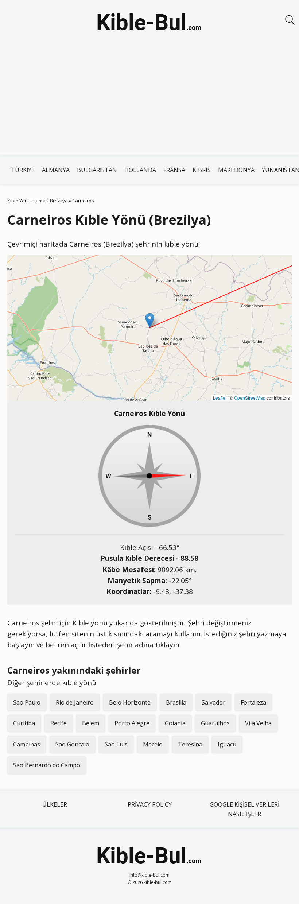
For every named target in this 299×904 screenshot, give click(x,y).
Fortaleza (253, 702)
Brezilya (59, 200)
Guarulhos (215, 723)
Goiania (175, 723)
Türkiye (23, 170)
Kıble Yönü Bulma (26, 200)
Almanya (56, 170)
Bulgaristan (97, 170)
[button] (149, 320)
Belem (90, 723)
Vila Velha (258, 723)
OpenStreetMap (249, 398)
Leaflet (219, 398)
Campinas (26, 744)
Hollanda (140, 170)
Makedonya (236, 170)
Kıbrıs (202, 170)
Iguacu (227, 744)
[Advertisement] (149, 101)
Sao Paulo (26, 702)
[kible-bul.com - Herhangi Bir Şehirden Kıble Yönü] (149, 23)
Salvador (213, 702)
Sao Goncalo (72, 744)
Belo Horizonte (130, 702)
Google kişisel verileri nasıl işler (244, 809)
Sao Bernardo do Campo (46, 765)
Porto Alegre (132, 723)
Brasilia (176, 702)
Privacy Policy (150, 804)
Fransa (174, 170)
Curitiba (24, 723)
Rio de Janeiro (75, 702)
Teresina (190, 744)
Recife (58, 723)
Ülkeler (54, 804)
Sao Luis (116, 744)
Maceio (153, 744)
